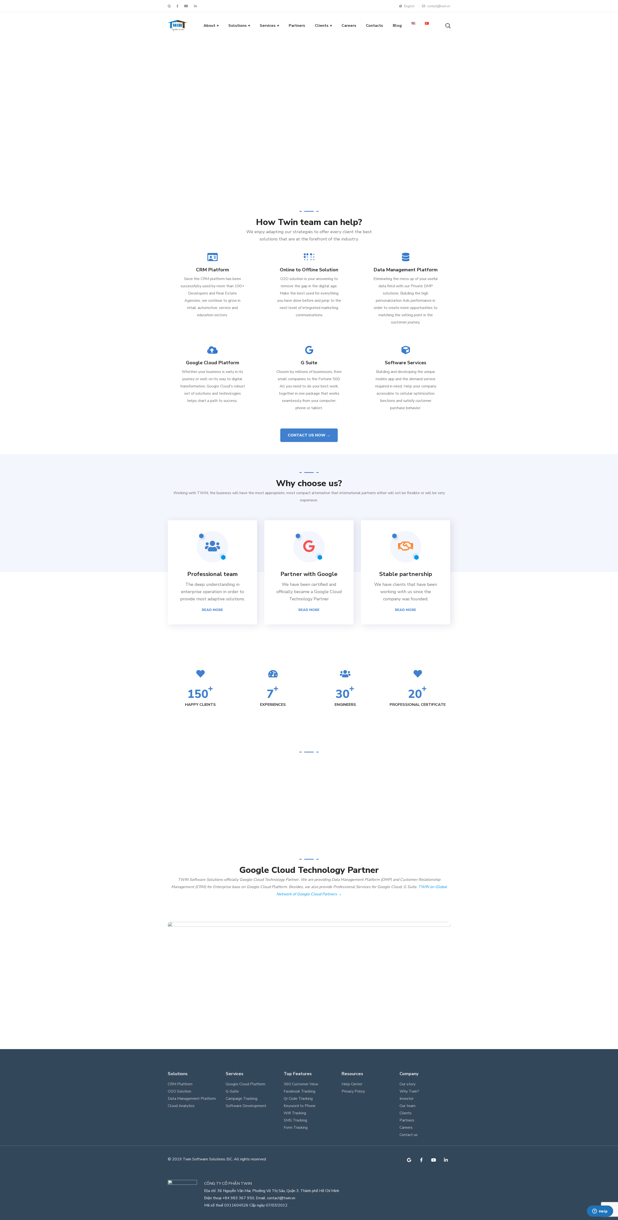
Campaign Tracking (241, 1098)
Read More (212, 610)
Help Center (352, 1084)
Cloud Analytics (181, 1105)
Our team (407, 1105)
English (409, 6)
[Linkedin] (446, 1160)
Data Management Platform (192, 1098)
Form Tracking (296, 1127)
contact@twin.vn (438, 6)
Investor (407, 1098)
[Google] (409, 1160)
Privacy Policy (353, 1091)
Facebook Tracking (299, 1091)
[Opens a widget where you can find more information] (600, 1212)
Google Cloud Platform (245, 1084)
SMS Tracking (295, 1120)
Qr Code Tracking (298, 1098)
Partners (407, 1120)
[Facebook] (421, 1160)
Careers (406, 1127)
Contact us (409, 1134)
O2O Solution (179, 1091)
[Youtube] (433, 1160)
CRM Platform (180, 1084)
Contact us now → (309, 435)
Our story (407, 1084)
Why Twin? (409, 1091)
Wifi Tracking (295, 1113)
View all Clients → (309, 797)
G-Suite (232, 1091)
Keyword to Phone (300, 1105)
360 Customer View (301, 1084)
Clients (406, 1113)
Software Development (246, 1105)
